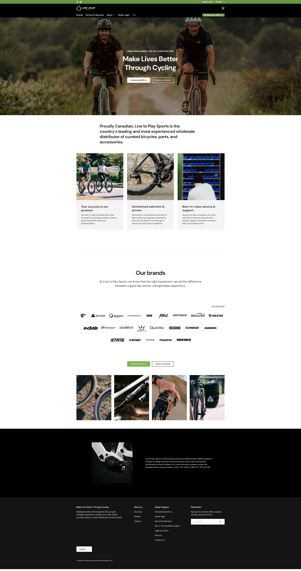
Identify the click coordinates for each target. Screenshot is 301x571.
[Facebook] (81, 2)
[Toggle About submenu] (114, 15)
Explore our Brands (162, 80)
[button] (223, 8)
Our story (138, 512)
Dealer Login (207, 2)
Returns (158, 535)
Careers (137, 521)
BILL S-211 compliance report (167, 526)
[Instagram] (77, 2)
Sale (134, 15)
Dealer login (160, 516)
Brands (79, 15)
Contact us (159, 540)
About (109, 15)
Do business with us (163, 512)
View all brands (218, 306)
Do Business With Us (139, 80)
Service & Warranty (95, 15)
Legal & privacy (161, 530)
